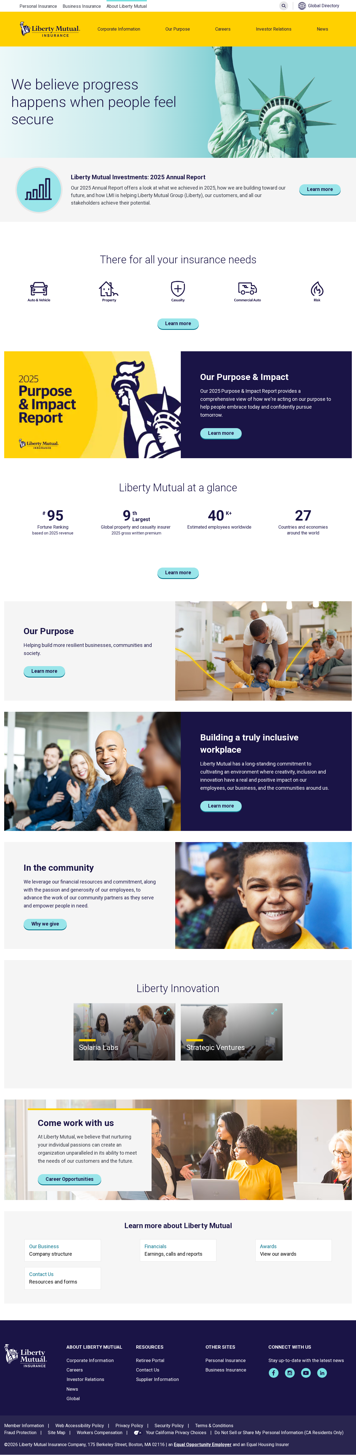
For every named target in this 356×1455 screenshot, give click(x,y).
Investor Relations (273, 29)
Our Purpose (177, 29)
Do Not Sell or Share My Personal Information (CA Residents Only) (278, 1432)
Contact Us (41, 1274)
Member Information (24, 1425)
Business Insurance (82, 6)
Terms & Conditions (214, 1425)
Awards (268, 1246)
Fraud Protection (20, 1432)
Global (73, 1398)
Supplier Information (157, 1379)
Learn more (320, 189)
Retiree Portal (150, 1360)
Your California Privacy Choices (176, 1432)
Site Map (56, 1432)
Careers (223, 29)
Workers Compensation (99, 1432)
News (322, 29)
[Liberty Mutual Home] (50, 29)
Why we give (45, 924)
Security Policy (169, 1425)
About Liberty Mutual (127, 6)
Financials (156, 1246)
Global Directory (323, 5)
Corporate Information (119, 29)
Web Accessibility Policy (79, 1425)
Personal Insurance (38, 6)
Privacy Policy (129, 1425)
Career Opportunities (69, 1179)
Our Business (44, 1246)
